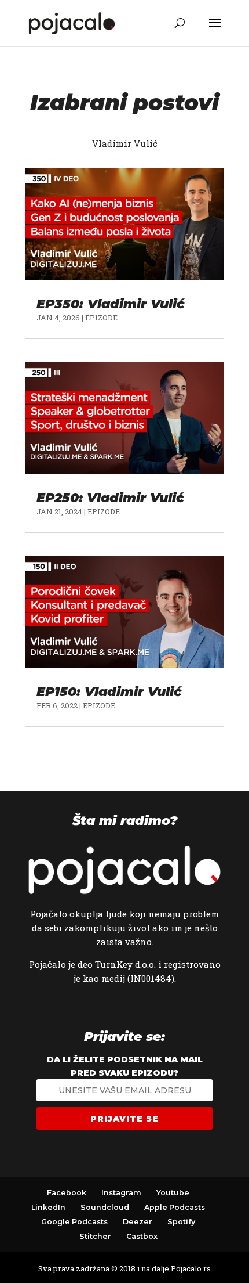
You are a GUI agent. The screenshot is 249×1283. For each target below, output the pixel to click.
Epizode (101, 317)
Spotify (181, 1221)
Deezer (137, 1221)
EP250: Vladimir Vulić (110, 498)
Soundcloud (104, 1207)
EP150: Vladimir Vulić (109, 692)
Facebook (66, 1192)
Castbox (142, 1236)
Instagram (121, 1192)
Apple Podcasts (174, 1207)
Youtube (172, 1192)
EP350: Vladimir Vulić (110, 304)
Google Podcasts (74, 1221)
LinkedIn (48, 1207)
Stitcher (95, 1236)
